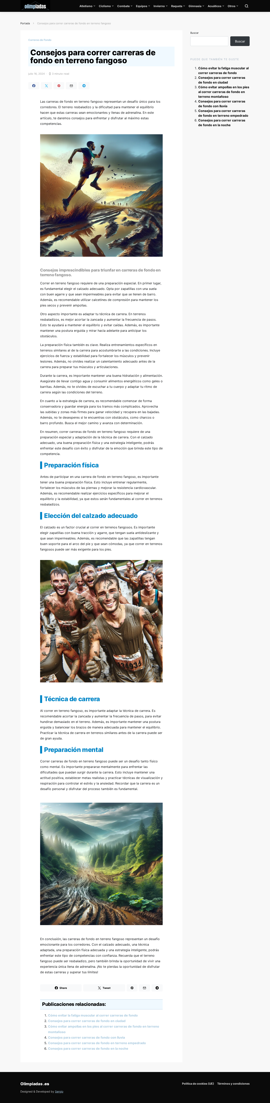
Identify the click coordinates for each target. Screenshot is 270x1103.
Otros (231, 6)
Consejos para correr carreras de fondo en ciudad (87, 1021)
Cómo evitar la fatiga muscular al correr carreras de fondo (93, 1015)
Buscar (194, 32)
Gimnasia (195, 6)
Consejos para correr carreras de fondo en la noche (88, 1048)
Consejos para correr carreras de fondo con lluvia (86, 1037)
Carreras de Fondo (39, 39)
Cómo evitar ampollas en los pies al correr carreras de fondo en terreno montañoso (223, 92)
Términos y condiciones (233, 1083)
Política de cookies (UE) (198, 1083)
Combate (123, 6)
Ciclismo (105, 6)
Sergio (59, 1091)
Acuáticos (214, 6)
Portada (25, 23)
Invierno (159, 6)
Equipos (141, 6)
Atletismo (86, 6)
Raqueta (176, 6)
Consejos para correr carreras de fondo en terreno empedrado (97, 1043)
